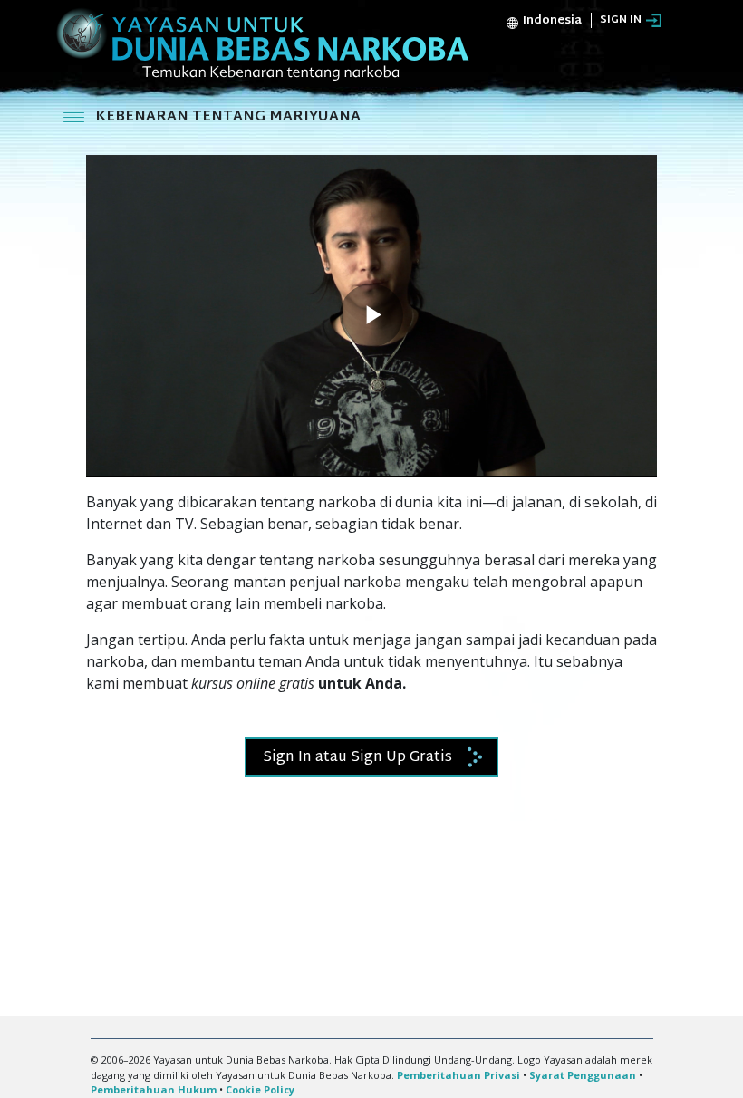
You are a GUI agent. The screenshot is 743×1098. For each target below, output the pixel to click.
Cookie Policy (260, 1089)
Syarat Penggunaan (582, 1075)
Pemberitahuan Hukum (154, 1089)
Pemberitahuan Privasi (458, 1075)
